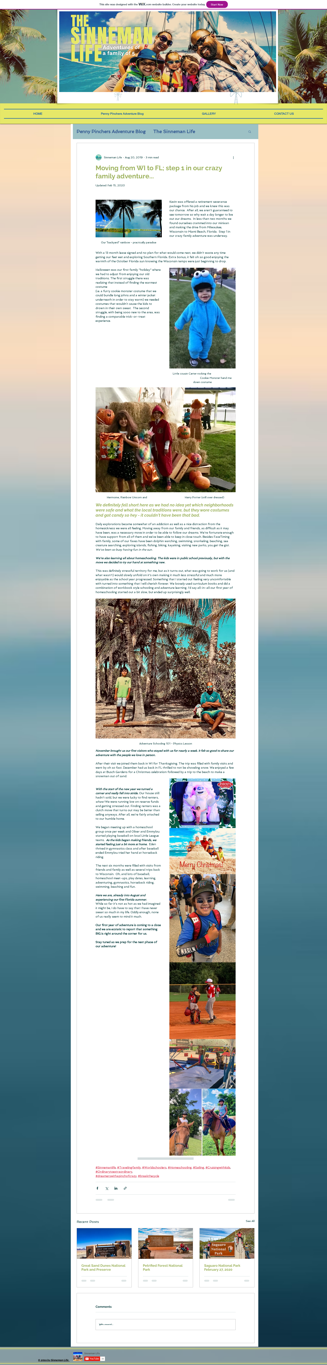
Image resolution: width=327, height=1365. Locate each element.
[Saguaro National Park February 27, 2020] (227, 1243)
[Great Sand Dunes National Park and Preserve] (104, 1243)
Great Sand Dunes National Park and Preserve (103, 1267)
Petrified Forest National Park (163, 1267)
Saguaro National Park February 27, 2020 (222, 1267)
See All (250, 1221)
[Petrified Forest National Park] (165, 1243)
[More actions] (233, 157)
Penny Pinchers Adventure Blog (111, 131)
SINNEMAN (112, 36)
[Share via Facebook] (97, 1188)
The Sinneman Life (174, 131)
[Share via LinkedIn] (116, 1188)
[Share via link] (125, 1188)
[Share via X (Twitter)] (106, 1188)
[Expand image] (202, 803)
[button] (251, 83)
